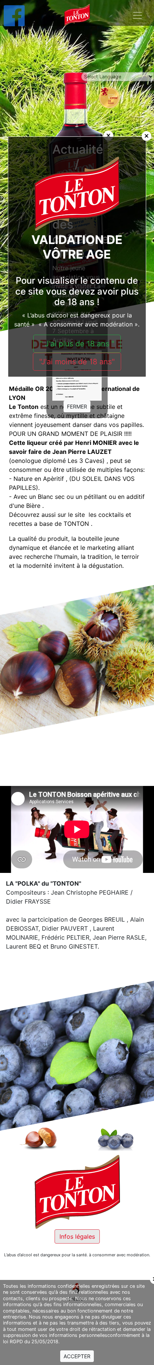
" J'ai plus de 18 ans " (77, 343)
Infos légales (77, 1236)
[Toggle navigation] (137, 15)
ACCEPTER (77, 1356)
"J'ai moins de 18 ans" (77, 361)
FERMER (77, 406)
